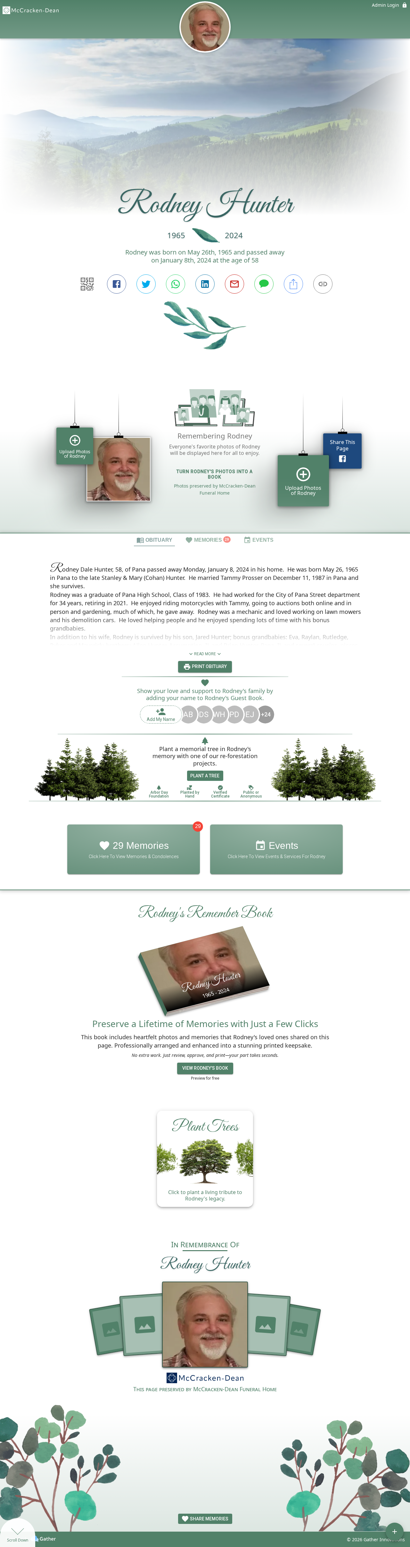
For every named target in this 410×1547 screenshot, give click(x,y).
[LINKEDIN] (205, 284)
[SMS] (264, 284)
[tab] (154, 539)
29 (198, 826)
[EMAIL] (234, 284)
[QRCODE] (87, 284)
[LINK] (322, 284)
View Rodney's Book (205, 1068)
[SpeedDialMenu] (395, 1532)
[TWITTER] (146, 284)
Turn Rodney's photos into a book (214, 474)
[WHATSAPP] (175, 284)
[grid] (205, 452)
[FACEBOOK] (116, 284)
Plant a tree (204, 775)
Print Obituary (209, 666)
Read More (205, 654)
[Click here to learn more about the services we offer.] (205, 1379)
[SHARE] (293, 284)
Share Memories (208, 1518)
